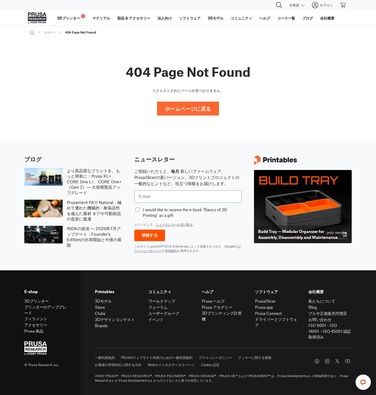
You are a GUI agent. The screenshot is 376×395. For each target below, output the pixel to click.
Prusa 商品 (33, 330)
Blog (312, 307)
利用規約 (171, 251)
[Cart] (343, 5)
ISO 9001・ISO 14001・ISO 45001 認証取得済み (329, 331)
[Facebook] (317, 361)
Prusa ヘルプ (213, 300)
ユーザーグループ (163, 313)
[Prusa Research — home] (37, 18)
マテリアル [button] (101, 18)
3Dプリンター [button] (70, 17)
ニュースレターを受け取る (174, 224)
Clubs (100, 313)
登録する (149, 235)
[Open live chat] (363, 382)
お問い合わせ (319, 319)
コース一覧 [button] (286, 18)
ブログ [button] (307, 18)
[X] (337, 361)
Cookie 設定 (210, 364)
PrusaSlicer (265, 300)
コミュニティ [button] (241, 18)
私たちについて (321, 300)
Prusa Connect (268, 313)
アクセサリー (35, 324)
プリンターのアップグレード (45, 309)
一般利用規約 (105, 357)
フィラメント (35, 318)
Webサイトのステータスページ (171, 364)
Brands (101, 325)
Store (100, 307)
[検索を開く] (279, 5)
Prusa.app (264, 307)
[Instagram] (327, 361)
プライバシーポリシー (215, 357)
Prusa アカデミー (217, 307)
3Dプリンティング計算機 (222, 316)
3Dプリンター (36, 300)
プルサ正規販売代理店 (327, 313)
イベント (156, 319)
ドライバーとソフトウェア (276, 322)
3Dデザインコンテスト (115, 319)
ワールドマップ (161, 300)
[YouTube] (348, 361)
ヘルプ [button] (264, 18)
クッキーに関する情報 (254, 357)
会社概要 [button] (327, 18)
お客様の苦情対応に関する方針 (118, 364)
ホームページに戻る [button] (188, 108)
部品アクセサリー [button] (133, 18)
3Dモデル (103, 300)
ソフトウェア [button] (190, 18)
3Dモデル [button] (216, 18)
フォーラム (158, 307)
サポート (50, 32)
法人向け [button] (165, 18)
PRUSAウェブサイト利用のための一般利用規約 (157, 357)
